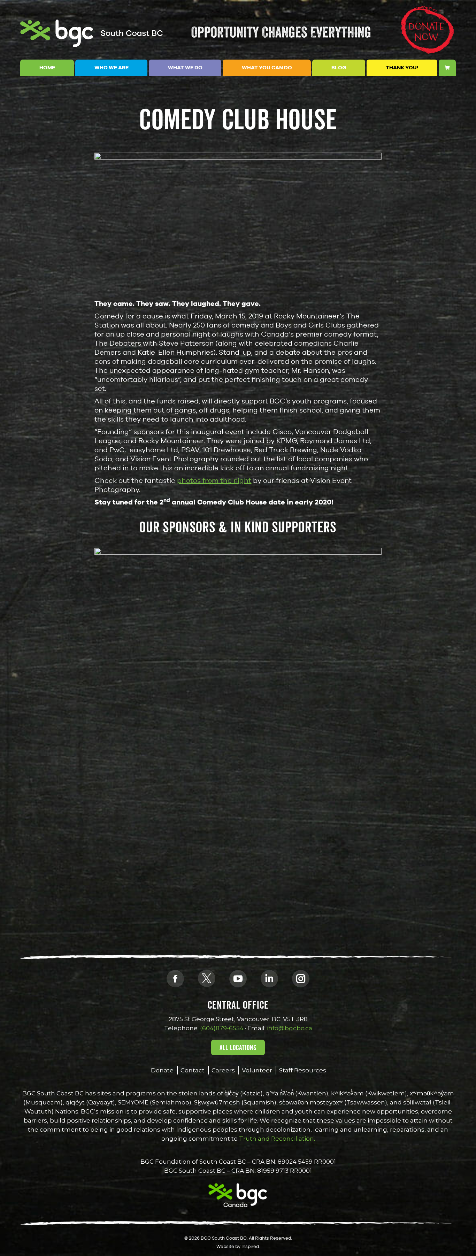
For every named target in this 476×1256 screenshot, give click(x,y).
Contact (193, 1070)
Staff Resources (302, 1070)
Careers (223, 1070)
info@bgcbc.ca (289, 1028)
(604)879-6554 (222, 1028)
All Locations (238, 1047)
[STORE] (447, 68)
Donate (162, 1070)
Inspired (250, 1246)
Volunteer (257, 1070)
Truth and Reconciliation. (276, 1138)
